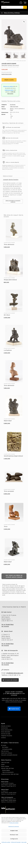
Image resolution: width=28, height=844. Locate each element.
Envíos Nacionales (5, 731)
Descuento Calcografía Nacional (9, 754)
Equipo (3, 764)
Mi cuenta (3, 745)
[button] (24, 21)
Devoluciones (4, 727)
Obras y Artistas (5, 766)
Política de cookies (6, 842)
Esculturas (12, 104)
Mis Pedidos (5, 747)
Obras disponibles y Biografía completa (13, 201)
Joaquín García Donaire (8, 63)
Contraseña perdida (7, 749)
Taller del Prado (14, 106)
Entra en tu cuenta (8, 86)
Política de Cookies (14, 822)
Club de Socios (5, 751)
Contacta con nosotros (6, 143)
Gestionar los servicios (13, 826)
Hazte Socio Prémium (6, 753)
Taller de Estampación (8, 772)
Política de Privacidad (16, 842)
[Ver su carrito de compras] (24, 3)
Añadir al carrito (9, 79)
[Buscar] (25, 7)
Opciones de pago (5, 733)
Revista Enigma (6, 770)
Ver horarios (5, 626)
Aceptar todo (14, 830)
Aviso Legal (23, 842)
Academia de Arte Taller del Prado (10, 774)
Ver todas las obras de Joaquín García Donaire (14, 576)
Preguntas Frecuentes (6, 735)
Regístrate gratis (9, 90)
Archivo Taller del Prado (21, 60)
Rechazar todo (14, 834)
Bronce (12, 108)
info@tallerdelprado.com (14, 673)
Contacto (3, 737)
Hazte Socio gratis (6, 74)
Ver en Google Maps (7, 624)
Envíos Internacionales (6, 729)
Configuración (14, 838)
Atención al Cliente (6, 726)
